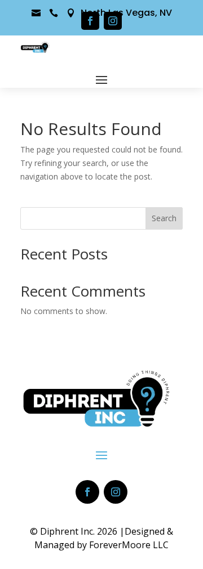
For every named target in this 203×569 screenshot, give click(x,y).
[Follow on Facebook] (90, 21)
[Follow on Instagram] (113, 21)
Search (164, 218)
